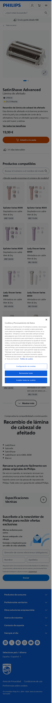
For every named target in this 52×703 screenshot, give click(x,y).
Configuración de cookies (25, 367)
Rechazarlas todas (25, 374)
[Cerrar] (45, 318)
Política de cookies (17, 360)
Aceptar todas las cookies (25, 381)
